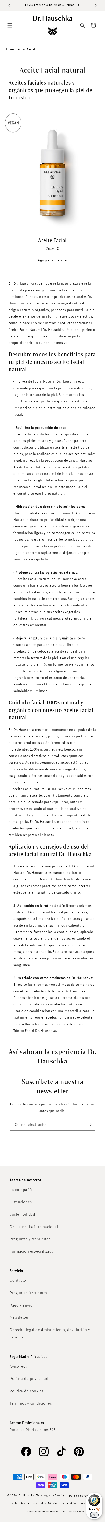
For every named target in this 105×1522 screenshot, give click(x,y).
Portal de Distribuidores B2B (33, 1430)
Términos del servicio (62, 1503)
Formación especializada (32, 1251)
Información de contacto (41, 1511)
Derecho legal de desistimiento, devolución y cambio (50, 1333)
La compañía (21, 1190)
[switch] (94, 1515)
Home (10, 49)
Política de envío (73, 1511)
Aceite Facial (52, 240)
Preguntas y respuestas (30, 1239)
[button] (9, 25)
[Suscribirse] (89, 1125)
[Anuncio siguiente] (96, 5)
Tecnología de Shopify (50, 1495)
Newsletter (19, 1317)
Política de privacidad (29, 1378)
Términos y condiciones (31, 1403)
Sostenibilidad (22, 1214)
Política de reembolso (83, 1495)
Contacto (18, 1280)
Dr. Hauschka (27, 1495)
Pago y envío (21, 1305)
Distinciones (21, 1202)
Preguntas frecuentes (28, 1293)
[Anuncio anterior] (9, 5)
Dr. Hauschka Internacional (34, 1227)
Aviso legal (19, 1366)
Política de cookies (26, 1391)
